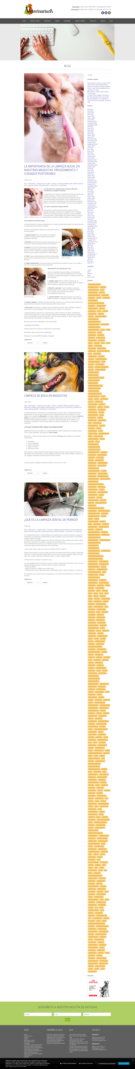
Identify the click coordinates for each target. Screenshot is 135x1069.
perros (97, 784)
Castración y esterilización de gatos (33, 1044)
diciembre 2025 (92, 121)
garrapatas (91, 603)
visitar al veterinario (100, 965)
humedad (103, 638)
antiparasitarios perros (94, 329)
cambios (91, 366)
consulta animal (92, 473)
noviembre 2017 (92, 254)
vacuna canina (92, 941)
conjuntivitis (91, 457)
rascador (102, 854)
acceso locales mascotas (94, 284)
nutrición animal (92, 734)
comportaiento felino (93, 444)
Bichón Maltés (92, 348)
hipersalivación (92, 635)
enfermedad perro (103, 561)
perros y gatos (92, 790)
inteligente (99, 657)
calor (103, 361)
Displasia (103, 521)
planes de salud (104, 806)
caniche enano (99, 401)
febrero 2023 (91, 177)
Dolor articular (97, 523)
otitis (90, 742)
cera (90, 422)
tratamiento (91, 925)
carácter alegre (92, 409)
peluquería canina (100, 760)
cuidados (33, 407)
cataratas (101, 412)
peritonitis (104, 768)
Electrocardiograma (104, 526)
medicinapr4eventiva (100, 702)
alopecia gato (92, 310)
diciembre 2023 (92, 160)
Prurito (103, 843)
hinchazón (100, 633)
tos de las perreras (97, 918)
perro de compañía (102, 776)
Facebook (44, 336)
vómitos (96, 968)
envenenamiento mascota (94, 571)
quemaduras (104, 851)
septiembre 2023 (92, 165)
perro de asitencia (104, 774)
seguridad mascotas (93, 899)
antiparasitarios (105, 324)
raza (99, 859)
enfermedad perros (93, 563)
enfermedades (105, 534)
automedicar (101, 340)
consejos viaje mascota (94, 470)
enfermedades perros (93, 547)
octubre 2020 (91, 224)
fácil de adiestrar (105, 598)
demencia (99, 497)
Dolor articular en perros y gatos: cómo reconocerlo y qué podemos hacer (98, 84)
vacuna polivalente (93, 947)
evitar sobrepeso (100, 587)
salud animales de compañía (95, 875)
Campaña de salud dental (32, 325)
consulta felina (92, 475)
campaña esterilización (94, 380)
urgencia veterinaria (93, 936)
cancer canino (104, 398)
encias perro (99, 529)
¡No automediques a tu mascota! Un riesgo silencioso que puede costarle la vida (99, 100)
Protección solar (92, 840)
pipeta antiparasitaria (103, 803)
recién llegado (104, 862)
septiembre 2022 (92, 186)
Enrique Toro (92, 569)
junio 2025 (90, 128)
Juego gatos (97, 659)
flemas (90, 598)
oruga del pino (92, 739)
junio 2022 (90, 191)
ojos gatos (91, 736)
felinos (95, 593)
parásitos (91, 747)
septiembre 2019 (92, 242)
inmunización (92, 649)
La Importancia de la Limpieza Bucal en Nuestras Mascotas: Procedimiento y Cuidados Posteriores (52, 169)
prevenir (91, 827)
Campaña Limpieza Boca (94, 388)
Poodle (98, 816)
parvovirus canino (102, 744)
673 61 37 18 (107, 9)
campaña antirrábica (100, 369)
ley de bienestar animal (94, 678)
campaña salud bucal (93, 390)
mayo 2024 (90, 151)
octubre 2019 (91, 240)
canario (96, 398)
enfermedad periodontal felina (95, 558)
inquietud (104, 651)
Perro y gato (91, 792)
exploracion (91, 590)
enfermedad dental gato (94, 534)
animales (91, 316)
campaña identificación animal (95, 385)
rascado (96, 854)
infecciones (91, 643)
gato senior (104, 611)
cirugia (100, 430)
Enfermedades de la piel (94, 537)
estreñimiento (92, 585)
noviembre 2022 (92, 182)
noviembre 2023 (92, 162)
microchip (103, 710)
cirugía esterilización (104, 433)
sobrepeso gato (92, 904)
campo (103, 396)
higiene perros (92, 633)
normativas (102, 726)
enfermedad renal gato (94, 566)
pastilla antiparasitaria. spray (95, 752)
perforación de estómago (94, 763)
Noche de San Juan (101, 723)
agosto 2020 (91, 228)
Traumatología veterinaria (102, 925)
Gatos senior (100, 614)
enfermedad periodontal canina (95, 555)
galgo (90, 601)
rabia (90, 854)
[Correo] (109, 12)
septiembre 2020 (92, 226)
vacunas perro (101, 949)
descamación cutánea (101, 502)
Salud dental (92, 880)
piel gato (91, 800)
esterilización (103, 579)
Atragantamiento (100, 337)
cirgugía (98, 428)
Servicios (47, 21)
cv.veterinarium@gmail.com (99, 1040)
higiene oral (105, 630)
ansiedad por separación (94, 321)
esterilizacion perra (93, 579)
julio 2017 (90, 259)
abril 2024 (90, 153)
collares (102, 438)
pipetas (90, 806)
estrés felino (100, 585)
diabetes (103, 515)
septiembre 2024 (92, 144)
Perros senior (100, 787)
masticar (91, 699)
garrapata (106, 601)
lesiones (105, 670)
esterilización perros (104, 582)
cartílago (100, 406)
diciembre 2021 (92, 202)
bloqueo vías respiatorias (103, 350)
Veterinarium (32, 183)
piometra (103, 800)
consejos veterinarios (93, 467)
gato (71, 183)
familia (98, 590)
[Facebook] (102, 12)
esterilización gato (93, 582)
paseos (90, 750)
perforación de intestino (94, 768)
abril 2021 (90, 214)
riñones (101, 867)
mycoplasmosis (102, 715)
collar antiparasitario (93, 438)
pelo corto (91, 760)
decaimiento (91, 497)
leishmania (91, 667)
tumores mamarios (104, 931)
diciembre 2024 (92, 139)
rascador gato (92, 856)
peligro (96, 755)
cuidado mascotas (93, 489)
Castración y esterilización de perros (33, 1053)
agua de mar (105, 294)
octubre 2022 (91, 184)
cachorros (91, 358)
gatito (90, 606)
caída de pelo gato (93, 414)
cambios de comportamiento (102, 366)
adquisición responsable (94, 294)
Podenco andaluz (93, 814)
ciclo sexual (91, 428)
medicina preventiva (47, 531)
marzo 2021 (90, 216)
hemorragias (103, 625)
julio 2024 (90, 148)
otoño (95, 742)
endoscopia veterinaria (94, 531)
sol (96, 907)
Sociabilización (102, 904)
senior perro (91, 902)
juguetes (91, 662)
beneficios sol (98, 345)
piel (106, 798)
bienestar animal (101, 348)
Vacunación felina (93, 944)
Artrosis (99, 332)
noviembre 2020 (92, 223)
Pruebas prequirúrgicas (94, 843)
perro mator (103, 782)
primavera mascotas (100, 827)
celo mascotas (92, 417)
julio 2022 (90, 189)
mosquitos (106, 712)
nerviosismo (91, 723)
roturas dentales (92, 870)
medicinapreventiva (93, 707)
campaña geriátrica (93, 382)
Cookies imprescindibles (69, 1063)
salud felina (91, 883)
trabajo (104, 920)
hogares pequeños (102, 635)
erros (104, 571)
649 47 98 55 (107, 7)
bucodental (101, 356)
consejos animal (99, 459)
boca (90, 353)
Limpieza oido (102, 686)
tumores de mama (93, 931)
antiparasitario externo (94, 324)
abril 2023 (90, 174)
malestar (91, 691)
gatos (98, 611)
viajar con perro (104, 960)
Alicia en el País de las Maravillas (96, 302)
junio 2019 (90, 247)
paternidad (106, 752)
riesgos (90, 867)
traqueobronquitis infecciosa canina (96, 923)
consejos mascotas (103, 462)
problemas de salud (93, 830)
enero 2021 (90, 219)
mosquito (99, 712)
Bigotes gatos (92, 350)
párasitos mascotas (99, 846)
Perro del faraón (92, 779)
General (89, 273)
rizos (96, 867)
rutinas (100, 870)
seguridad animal (99, 896)
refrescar (91, 864)
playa (100, 808)
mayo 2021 (90, 212)
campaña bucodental (93, 372)
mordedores (91, 712)
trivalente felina (92, 928)
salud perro (100, 891)
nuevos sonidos (92, 731)
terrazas (91, 912)
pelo (103, 758)
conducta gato (92, 454)
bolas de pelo (97, 353)
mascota (99, 694)
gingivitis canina (101, 617)
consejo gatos (100, 457)
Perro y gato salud (102, 795)
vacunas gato (92, 949)
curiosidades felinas (103, 491)
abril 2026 (90, 114)
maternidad (106, 699)
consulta (104, 470)
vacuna (90, 939)
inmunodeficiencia (101, 649)
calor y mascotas (100, 364)
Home (24, 21)
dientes (96, 518)
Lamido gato (100, 665)
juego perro (105, 659)
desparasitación (92, 510)
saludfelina (99, 883)
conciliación (104, 452)
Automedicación (92, 340)
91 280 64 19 (91, 9)
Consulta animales (103, 473)
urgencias (91, 933)
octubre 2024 (91, 142)
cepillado (100, 417)
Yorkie (102, 968)
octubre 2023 (91, 163)
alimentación (91, 305)
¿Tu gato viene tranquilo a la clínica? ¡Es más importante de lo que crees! (98, 96)
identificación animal (100, 641)
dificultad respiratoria (93, 521)
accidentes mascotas (93, 289)
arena (103, 329)
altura (99, 310)
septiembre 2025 (92, 125)
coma (97, 441)
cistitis (90, 436)
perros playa (91, 787)
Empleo (103, 21)
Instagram (51, 336)
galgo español (98, 601)
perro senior (104, 784)
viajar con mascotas (93, 960)
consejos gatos (92, 462)
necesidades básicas (103, 720)
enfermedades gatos (105, 539)
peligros (102, 755)
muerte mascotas (92, 715)
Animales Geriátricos (93, 318)
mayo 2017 (90, 263)
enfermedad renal (104, 563)
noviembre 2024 (92, 141)
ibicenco (91, 641)
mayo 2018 (90, 251)
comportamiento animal (94, 446)
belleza (90, 345)
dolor (90, 523)
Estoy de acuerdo (123, 1063)
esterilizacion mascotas (94, 577)
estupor (107, 585)
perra (90, 771)
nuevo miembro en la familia (101, 728)
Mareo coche (92, 694)
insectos (91, 654)
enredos (103, 566)
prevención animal (101, 824)
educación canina (93, 526)
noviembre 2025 (92, 123)
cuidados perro (92, 491)
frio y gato (97, 598)
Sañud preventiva (44, 185)
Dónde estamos (80, 21)
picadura (91, 798)
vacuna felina (102, 944)
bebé (108, 342)
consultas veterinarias (103, 475)
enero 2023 (90, 179)
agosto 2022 (91, 188)
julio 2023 (90, 169)
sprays (101, 907)
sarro (107, 891)
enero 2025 (90, 137)
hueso (90, 638)
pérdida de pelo (92, 848)
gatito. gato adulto (98, 606)
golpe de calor (92, 622)
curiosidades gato (93, 494)
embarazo (91, 529)
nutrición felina (102, 734)
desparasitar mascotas (94, 515)
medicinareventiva (104, 707)
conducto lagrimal (102, 454)
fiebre (106, 593)
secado (90, 896)
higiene (42, 407)
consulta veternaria (93, 481)
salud (90, 872)
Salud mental (92, 891)
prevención (69, 407)
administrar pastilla (93, 292)
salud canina (102, 878)
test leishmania (99, 912)
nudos (90, 728)
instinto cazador (99, 654)
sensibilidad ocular (101, 902)
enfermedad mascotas (94, 553)
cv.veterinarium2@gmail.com (99, 1049)
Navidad (91, 718)
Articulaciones (92, 332)
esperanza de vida (93, 574)
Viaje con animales (93, 963)
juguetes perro (99, 662)
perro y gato (46, 183)
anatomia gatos (92, 313)
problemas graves (93, 835)
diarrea (90, 518)
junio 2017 (90, 261)
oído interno (102, 742)
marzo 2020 (90, 235)
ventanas (101, 952)
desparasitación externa (104, 510)
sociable (91, 907)
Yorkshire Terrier (92, 971)
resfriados (98, 864)
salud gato (103, 886)
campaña (91, 369)
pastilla (107, 750)
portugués (105, 816)
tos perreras (91, 920)
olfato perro (99, 736)
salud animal (97, 872)
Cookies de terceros (87, 1063)
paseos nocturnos (99, 750)
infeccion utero (100, 643)
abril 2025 (90, 132)
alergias (99, 297)
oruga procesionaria (102, 739)
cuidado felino (102, 486)
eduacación (105, 523)
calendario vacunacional (94, 361)
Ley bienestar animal (93, 675)
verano (107, 952)
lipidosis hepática (101, 688)
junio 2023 (90, 170)
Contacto (93, 21)
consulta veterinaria (63, 183)
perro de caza (92, 776)
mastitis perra (98, 699)
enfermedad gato (106, 550)
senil (102, 899)
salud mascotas (101, 888)
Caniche (91, 401)
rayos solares (92, 859)
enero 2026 (90, 120)
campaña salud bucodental (65, 405)
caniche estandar (93, 404)
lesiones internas (92, 673)
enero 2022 (90, 200)
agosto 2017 (91, 257)
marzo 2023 (90, 175)
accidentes (103, 286)
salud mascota (92, 888)
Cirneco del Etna (92, 430)
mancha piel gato (99, 691)
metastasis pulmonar (93, 710)
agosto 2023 (91, 167)
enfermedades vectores (94, 550)
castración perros (92, 412)
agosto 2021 (91, 209)
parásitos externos (100, 747)
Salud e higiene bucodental (31, 1052)
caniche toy (102, 404)
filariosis (96, 595)
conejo (89, 270)
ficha (101, 593)
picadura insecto (99, 798)
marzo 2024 (90, 155)
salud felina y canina (93, 886)
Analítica (105, 310)
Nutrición (101, 731)
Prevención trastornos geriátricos (32, 1046)
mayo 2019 (90, 249)
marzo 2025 (90, 134)
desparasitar (104, 513)
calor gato (91, 364)
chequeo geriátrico (93, 425)
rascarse (100, 856)
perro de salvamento (93, 782)
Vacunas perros (92, 952)
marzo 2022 (90, 196)
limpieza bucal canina (93, 681)
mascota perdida (92, 696)
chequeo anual (97, 422)
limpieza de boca (78, 183)
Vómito (90, 968)
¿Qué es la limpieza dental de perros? (51, 520)
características (92, 406)
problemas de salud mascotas (95, 832)
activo (102, 289)
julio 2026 (90, 109)
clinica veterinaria (98, 436)
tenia (102, 910)
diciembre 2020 (92, 221)
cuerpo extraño (92, 486)
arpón (108, 329)
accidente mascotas (93, 286)
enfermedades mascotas (94, 542)
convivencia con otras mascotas (96, 483)
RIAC (104, 864)
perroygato (99, 792)
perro (25, 185)
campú (90, 398)
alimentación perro (93, 308)
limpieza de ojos (92, 686)
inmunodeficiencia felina (94, 651)
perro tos (100, 790)
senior (107, 899)
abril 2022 (90, 195)
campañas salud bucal (94, 396)
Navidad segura (92, 720)
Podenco (102, 811)
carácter (106, 406)
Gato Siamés (92, 614)
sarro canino (91, 894)
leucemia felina (102, 673)
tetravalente (91, 915)
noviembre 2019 (92, 238)
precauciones (92, 819)
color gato (91, 441)
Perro (44, 530)
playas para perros (93, 811)
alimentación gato (101, 305)
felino (90, 593)
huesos (96, 638)
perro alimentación (93, 774)
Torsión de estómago (101, 915)
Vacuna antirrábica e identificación (33, 1050)
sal (105, 870)
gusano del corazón (93, 625)
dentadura (103, 499)
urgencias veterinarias (101, 933)
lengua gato (91, 670)
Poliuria (101, 814)
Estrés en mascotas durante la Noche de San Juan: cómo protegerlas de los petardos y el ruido (98, 88)
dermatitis (91, 502)
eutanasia (91, 587)
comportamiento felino (94, 452)
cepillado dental (92, 420)
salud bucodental (33, 185)
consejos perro (92, 465)
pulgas (90, 846)
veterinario (99, 955)
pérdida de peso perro (94, 851)
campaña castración (93, 374)
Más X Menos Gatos (29, 1042)
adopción (102, 292)
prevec (90, 822)
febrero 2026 (91, 118)
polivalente (91, 816)
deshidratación (92, 505)
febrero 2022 (91, 198)
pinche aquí (57, 329)
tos (89, 918)
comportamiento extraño (94, 449)
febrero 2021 (91, 217)
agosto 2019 (91, 244)
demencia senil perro (93, 499)
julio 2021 (90, 210)
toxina (98, 920)
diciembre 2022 (92, 181)
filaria (90, 595)
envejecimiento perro (102, 569)
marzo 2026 (90, 116)
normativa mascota (93, 726)
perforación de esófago (94, 766)
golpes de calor (101, 622)
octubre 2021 (91, 205)
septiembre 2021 (92, 207)
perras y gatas (97, 771)
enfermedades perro (93, 545)
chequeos (102, 425)
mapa (107, 691)
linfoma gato (91, 688)
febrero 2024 (91, 156)
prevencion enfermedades (100, 822)
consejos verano (101, 465)
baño (103, 342)
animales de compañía (101, 316)
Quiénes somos (35, 21)
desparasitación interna (94, 513)
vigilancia (91, 965)
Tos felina (106, 918)
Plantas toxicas (92, 808)
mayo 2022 (90, 193)
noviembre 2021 (92, 203)
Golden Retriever (100, 619)
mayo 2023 (90, 172)
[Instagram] (106, 12)
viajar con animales (101, 957)
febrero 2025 (91, 135)
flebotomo (103, 595)
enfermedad (104, 531)
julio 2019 (90, 245)
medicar (90, 702)
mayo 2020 (90, 233)
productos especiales (102, 838)
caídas (101, 414)
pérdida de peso (102, 848)
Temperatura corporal (93, 910)
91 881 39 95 (91, 7)
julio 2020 (90, 230)
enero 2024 (90, 158)
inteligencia (91, 657)
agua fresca (91, 297)
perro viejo (107, 790)
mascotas (59, 407)
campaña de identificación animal (96, 377)
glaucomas (91, 619)
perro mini (91, 784)
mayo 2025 (90, 130)
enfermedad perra (93, 561)
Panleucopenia (92, 744)
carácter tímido (102, 409)
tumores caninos (102, 928)
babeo (90, 342)
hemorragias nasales (93, 627)
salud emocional (101, 880)
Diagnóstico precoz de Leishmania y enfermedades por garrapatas (33, 1048)
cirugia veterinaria (93, 433)
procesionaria (92, 838)
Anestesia (101, 313)
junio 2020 (90, 231)
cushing (101, 494)
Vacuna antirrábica (99, 939)
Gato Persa (91, 611)
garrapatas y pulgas (101, 603)
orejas (106, 736)
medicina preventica (93, 704)
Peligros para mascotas (94, 758)
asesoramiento (92, 334)
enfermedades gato (93, 539)
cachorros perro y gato (101, 358)
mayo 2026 (90, 113)
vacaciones (103, 936)
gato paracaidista (101, 609)
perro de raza (102, 779)
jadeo (90, 659)
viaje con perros (103, 963)
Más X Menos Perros (29, 1040)
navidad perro (99, 718)
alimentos (102, 308)
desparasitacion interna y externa (96, 507)
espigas (101, 574)
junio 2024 (90, 149)
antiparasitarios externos (94, 326)
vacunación (100, 941)
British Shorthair (92, 356)
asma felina (100, 334)
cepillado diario (102, 420)
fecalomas (105, 590)
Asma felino (91, 337)
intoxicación (106, 657)
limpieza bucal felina (93, 683)
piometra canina (92, 803)
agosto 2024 (91, 146)
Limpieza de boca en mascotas (45, 396)
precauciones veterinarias (103, 819)
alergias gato (106, 297)
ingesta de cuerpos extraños (95, 646)
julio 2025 (90, 127)
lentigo (98, 670)
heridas (102, 627)
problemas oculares (104, 835)
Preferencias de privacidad (107, 1063)
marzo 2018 (90, 252)
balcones (97, 342)
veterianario (91, 955)
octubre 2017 (91, 256)
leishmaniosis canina (101, 667)
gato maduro (92, 609)
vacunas (102, 947)
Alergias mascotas (93, 300)
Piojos (97, 800)
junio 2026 (90, 111)
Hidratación (91, 630)
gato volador (91, 617)
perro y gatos (92, 795)
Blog (111, 21)
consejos (91, 459)
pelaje (90, 755)
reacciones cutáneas (93, 862)
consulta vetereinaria (93, 478)
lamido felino (91, 665)
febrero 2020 (91, 237)
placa (96, 806)
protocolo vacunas (103, 840)
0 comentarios (62, 185)
